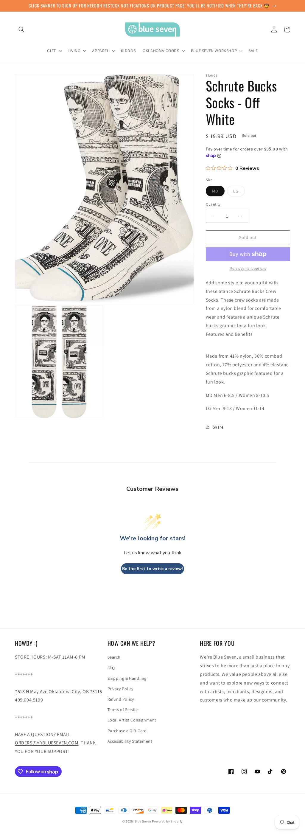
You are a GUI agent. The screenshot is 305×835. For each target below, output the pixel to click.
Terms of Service (123, 709)
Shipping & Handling (127, 678)
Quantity (213, 204)
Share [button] (218, 427)
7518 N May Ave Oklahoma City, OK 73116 (58, 691)
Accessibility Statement (130, 741)
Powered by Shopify (167, 821)
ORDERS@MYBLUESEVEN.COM (46, 743)
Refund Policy (121, 699)
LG (239, 192)
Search (114, 657)
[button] (21, 29)
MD (218, 192)
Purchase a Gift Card (127, 730)
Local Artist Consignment (132, 720)
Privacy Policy (120, 688)
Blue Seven (143, 821)
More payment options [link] (248, 268)
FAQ (111, 668)
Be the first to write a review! (152, 569)
